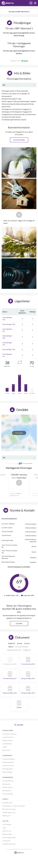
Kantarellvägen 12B (8, 349)
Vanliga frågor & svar (8, 812)
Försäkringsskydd (7, 762)
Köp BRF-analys (7, 803)
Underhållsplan (7, 744)
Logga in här (19, 140)
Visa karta (19, 433)
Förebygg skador (7, 769)
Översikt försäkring (8, 759)
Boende (19, 643)
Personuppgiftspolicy (9, 837)
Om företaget (6, 824)
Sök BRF (20, 725)
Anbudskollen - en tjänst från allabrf (13, 806)
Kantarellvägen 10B (8, 324)
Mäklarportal (6, 816)
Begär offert (6, 750)
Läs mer (19, 623)
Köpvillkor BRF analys (9, 844)
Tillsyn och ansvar (8, 765)
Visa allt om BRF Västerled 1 (19, 12)
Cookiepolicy (6, 841)
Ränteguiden (6, 784)
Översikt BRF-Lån (8, 781)
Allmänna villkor (7, 834)
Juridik (4, 747)
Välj (3, 85)
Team (4, 828)
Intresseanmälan (7, 794)
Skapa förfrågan (7, 772)
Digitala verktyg (7, 740)
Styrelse (27, 643)
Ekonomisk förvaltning (9, 734)
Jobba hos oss (6, 831)
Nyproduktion (6, 790)
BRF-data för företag (9, 809)
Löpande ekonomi (8, 737)
